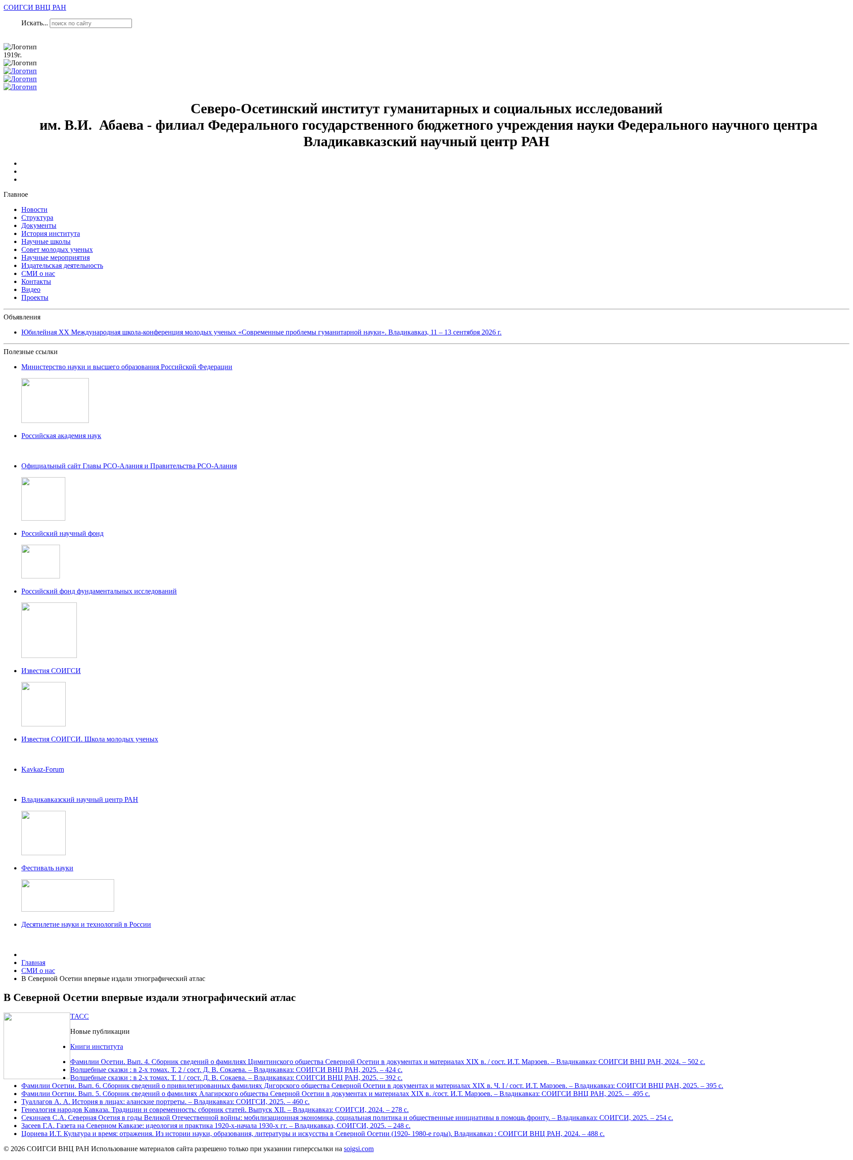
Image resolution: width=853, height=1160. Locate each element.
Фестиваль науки (47, 868)
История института (50, 233)
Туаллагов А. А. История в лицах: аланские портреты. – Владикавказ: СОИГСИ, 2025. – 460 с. (165, 1101)
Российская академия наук (61, 435)
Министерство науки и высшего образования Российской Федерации (126, 367)
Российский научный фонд (62, 533)
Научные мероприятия (55, 257)
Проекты (34, 297)
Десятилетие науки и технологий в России (86, 924)
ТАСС (79, 1016)
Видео (30, 289)
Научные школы (46, 241)
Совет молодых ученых (57, 249)
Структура (37, 217)
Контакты (36, 281)
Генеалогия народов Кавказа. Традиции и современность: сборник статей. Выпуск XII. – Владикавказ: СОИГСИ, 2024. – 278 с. (215, 1109)
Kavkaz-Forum (42, 769)
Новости (34, 209)
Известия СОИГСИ (51, 670)
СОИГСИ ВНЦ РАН (35, 7)
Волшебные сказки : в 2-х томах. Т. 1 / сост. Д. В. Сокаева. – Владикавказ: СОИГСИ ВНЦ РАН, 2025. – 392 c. (236, 1077)
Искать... (34, 23)
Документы (38, 225)
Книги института (96, 1046)
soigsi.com (359, 1148)
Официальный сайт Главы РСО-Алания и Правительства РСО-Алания (129, 466)
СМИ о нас (38, 273)
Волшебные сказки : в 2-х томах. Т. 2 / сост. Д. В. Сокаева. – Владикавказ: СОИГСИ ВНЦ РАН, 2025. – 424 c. (236, 1069)
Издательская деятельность (62, 265)
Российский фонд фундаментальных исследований (99, 591)
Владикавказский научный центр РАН (79, 799)
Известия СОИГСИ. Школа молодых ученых (89, 739)
